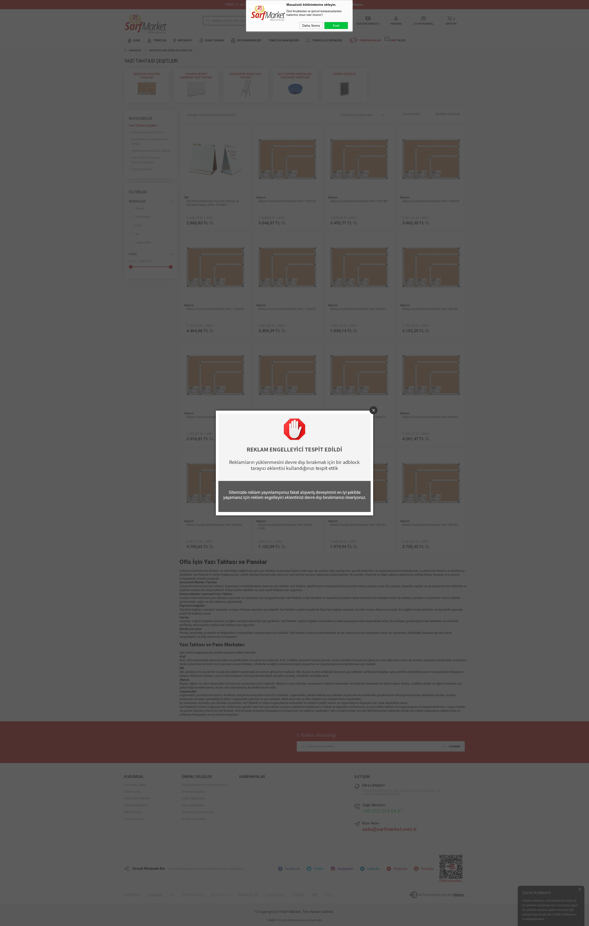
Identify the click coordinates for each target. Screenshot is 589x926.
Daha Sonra (311, 25)
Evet (336, 25)
